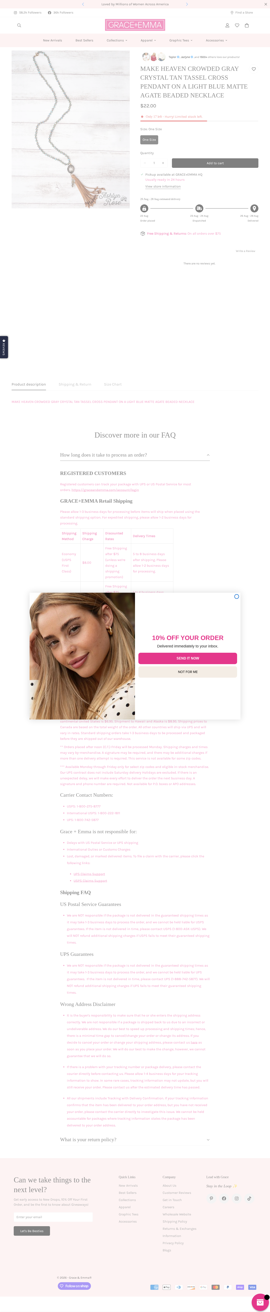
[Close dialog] (237, 596)
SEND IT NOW (188, 658)
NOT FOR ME (188, 671)
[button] (4, 347)
